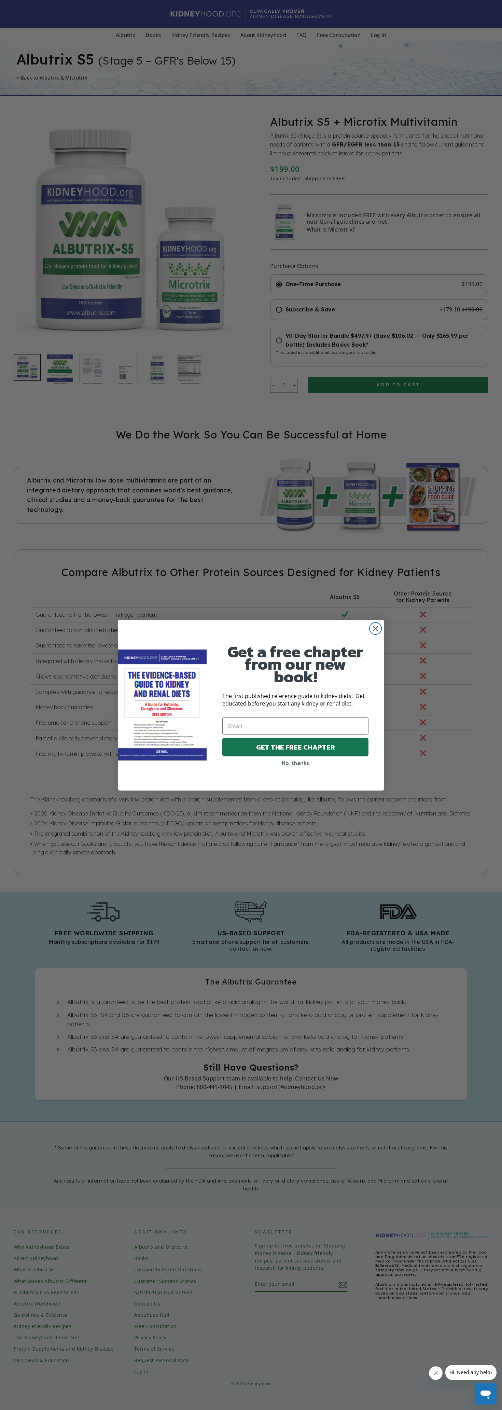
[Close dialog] (375, 628)
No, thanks (295, 763)
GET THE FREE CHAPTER (295, 747)
